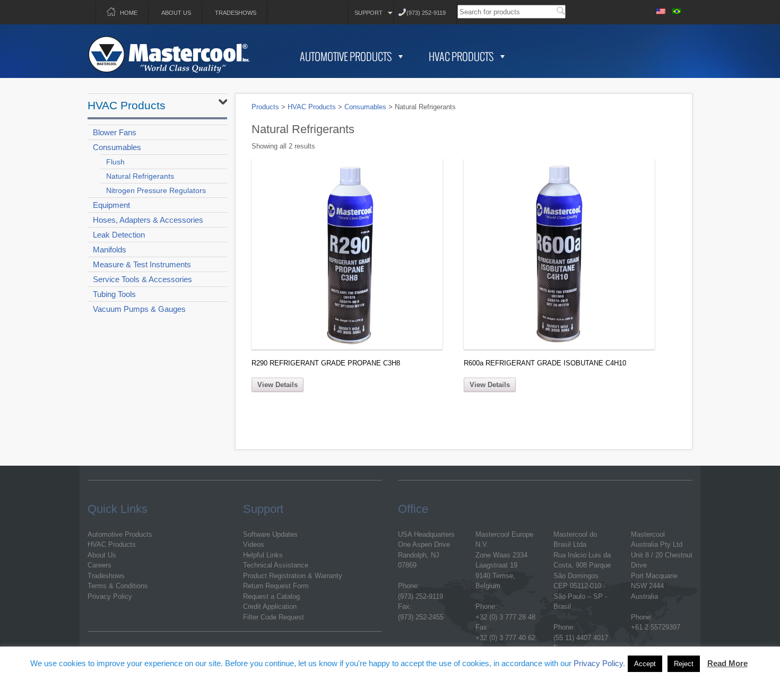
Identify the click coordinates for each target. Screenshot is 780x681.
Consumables (117, 147)
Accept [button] (645, 664)
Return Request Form (276, 586)
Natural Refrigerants (140, 176)
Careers (99, 565)
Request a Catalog (271, 596)
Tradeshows (235, 13)
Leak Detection (119, 234)
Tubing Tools (114, 294)
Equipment (111, 204)
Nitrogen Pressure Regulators (156, 190)
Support (368, 13)
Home (128, 13)
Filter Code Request (273, 617)
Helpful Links (263, 555)
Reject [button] (684, 664)
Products (265, 107)
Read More (727, 663)
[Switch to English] (660, 10)
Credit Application (270, 606)
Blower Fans (114, 132)
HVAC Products (461, 56)
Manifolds (109, 249)
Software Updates (270, 534)
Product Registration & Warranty (292, 576)
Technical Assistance (275, 565)
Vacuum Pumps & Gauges (139, 308)
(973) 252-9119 (426, 13)
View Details (277, 385)
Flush (115, 162)
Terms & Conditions (118, 586)
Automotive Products (346, 56)
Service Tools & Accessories (142, 279)
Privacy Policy (110, 596)
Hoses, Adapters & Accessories (148, 219)
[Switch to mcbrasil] (676, 10)
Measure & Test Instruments (142, 264)
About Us (176, 13)
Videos (253, 544)
